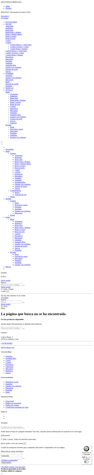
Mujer (8, 6)
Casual (8, 41)
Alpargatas (9, 26)
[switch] (86, 461)
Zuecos (8, 71)
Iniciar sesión (5, 280)
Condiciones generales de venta (17, 407)
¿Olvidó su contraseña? (9, 460)
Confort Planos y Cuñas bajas (21, 45)
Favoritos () (5, 16)
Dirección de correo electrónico (12, 451)
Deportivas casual (12, 84)
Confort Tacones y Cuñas (19, 47)
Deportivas (9, 57)
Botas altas (9, 30)
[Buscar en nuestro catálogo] (23, 285)
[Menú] (90, 446)
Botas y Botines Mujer (14, 34)
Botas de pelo (10, 38)
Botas (8, 82)
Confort (8, 43)
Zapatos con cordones (13, 67)
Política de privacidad (13, 403)
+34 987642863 (6, 343)
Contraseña (5, 456)
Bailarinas (9, 28)
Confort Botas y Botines (19, 49)
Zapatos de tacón (12, 69)
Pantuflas (9, 61)
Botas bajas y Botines (13, 32)
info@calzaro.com (7, 347)
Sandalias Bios (11, 65)
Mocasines (9, 59)
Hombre (8, 8)
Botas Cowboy (11, 36)
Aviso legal (10, 401)
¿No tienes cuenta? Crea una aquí (13, 467)
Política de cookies (12, 405)
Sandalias (9, 63)
